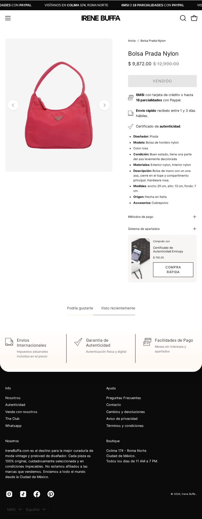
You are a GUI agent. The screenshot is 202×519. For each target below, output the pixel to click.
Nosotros (13, 398)
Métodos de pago (140, 217)
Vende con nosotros (21, 412)
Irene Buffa (189, 493)
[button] (182, 18)
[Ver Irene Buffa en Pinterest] (50, 494)
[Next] (104, 105)
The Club (12, 419)
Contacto (113, 405)
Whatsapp (13, 426)
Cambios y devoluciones (125, 412)
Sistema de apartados (144, 229)
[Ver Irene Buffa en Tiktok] (22, 494)
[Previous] (13, 105)
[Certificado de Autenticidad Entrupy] (141, 258)
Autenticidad (15, 405)
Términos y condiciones (125, 426)
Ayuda (111, 388)
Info (8, 388)
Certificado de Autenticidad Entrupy (168, 249)
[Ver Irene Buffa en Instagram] (8, 494)
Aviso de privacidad (122, 419)
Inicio (132, 41)
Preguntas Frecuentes (123, 398)
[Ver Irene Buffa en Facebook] (36, 494)
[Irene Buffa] (101, 18)
